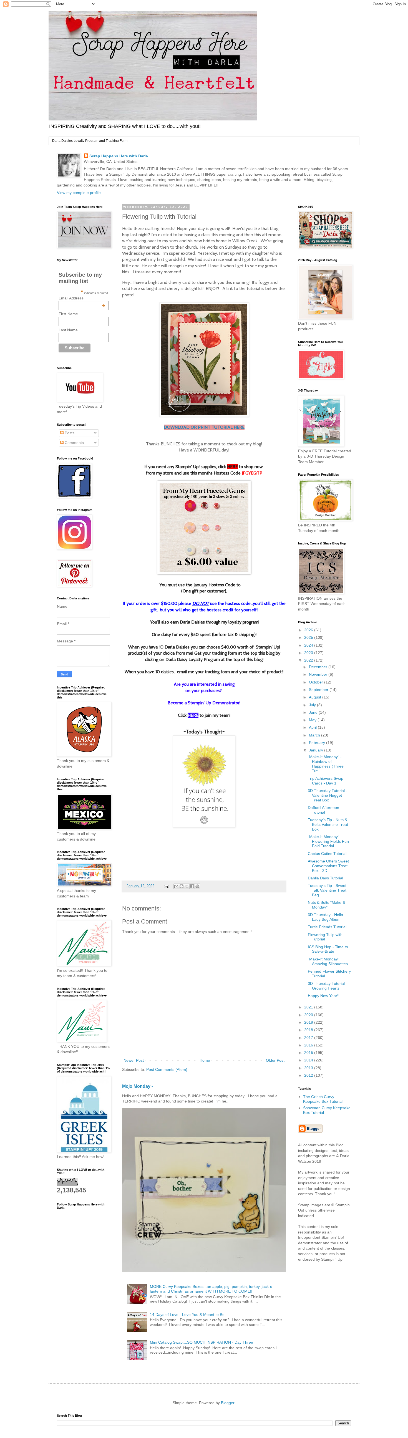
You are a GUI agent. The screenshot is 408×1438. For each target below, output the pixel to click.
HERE (232, 466)
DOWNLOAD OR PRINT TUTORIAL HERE (204, 427)
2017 (309, 1037)
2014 (309, 1060)
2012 (309, 1075)
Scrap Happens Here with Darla (118, 156)
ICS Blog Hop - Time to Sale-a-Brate (328, 949)
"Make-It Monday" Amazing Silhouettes (328, 961)
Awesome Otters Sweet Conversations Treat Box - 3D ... (328, 866)
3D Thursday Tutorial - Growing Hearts (327, 985)
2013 (309, 1068)
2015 (309, 1052)
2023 (309, 652)
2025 (309, 637)
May (313, 720)
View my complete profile (79, 192)
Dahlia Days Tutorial (325, 878)
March (315, 735)
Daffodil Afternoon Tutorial (323, 809)
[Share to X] (187, 886)
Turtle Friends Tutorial (327, 927)
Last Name (68, 330)
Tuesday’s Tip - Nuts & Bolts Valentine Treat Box (328, 824)
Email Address (82, 298)
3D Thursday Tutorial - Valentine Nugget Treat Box (327, 795)
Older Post (275, 1060)
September (319, 689)
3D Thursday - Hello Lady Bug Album (325, 917)
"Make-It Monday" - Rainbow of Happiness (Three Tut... (326, 764)
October (316, 682)
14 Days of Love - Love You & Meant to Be (187, 1314)
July (313, 705)
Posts (69, 433)
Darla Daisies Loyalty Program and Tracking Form (89, 141)
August (315, 697)
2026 (309, 630)
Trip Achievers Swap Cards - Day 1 (325, 780)
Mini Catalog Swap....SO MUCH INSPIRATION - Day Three (201, 1342)
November (318, 674)
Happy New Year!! (323, 995)
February (317, 742)
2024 (309, 645)
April (313, 727)
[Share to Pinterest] (197, 886)
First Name (68, 314)
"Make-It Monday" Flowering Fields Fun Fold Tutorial (328, 841)
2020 (309, 1015)
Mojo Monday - (137, 1086)
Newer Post (134, 1060)
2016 (309, 1045)
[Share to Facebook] (192, 886)
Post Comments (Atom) (166, 1069)
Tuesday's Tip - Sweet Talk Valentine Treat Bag (327, 890)
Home (205, 1060)
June (314, 712)
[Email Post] (166, 886)
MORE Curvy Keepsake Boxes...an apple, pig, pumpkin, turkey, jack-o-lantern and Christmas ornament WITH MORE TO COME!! (212, 1288)
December (318, 667)
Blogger (227, 1403)
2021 (309, 1007)
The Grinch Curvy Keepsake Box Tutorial (322, 1099)
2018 (309, 1030)
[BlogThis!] (181, 886)
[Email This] (176, 886)
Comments (74, 442)
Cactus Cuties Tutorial (327, 853)
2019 (309, 1022)
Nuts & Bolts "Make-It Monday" (326, 904)
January (316, 750)
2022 (309, 660)
